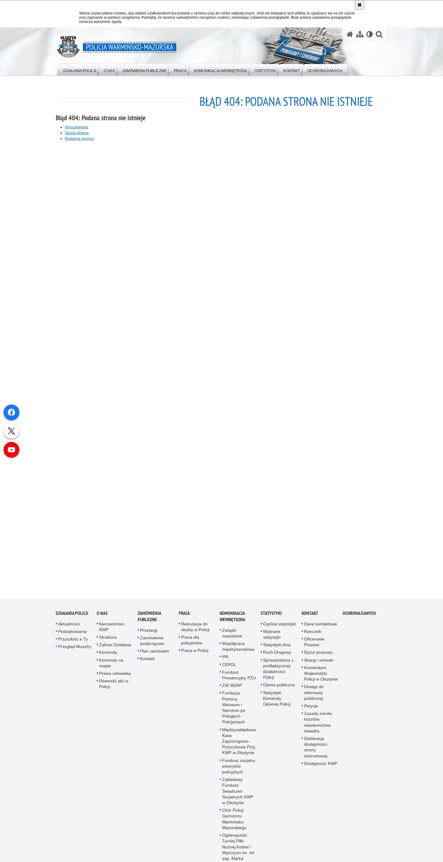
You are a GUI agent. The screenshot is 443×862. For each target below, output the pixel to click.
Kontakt (147, 662)
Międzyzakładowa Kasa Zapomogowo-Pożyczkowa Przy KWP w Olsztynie (239, 745)
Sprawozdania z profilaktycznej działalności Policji (278, 672)
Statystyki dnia (277, 648)
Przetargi (148, 633)
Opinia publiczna (279, 688)
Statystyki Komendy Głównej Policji (277, 702)
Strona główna (77, 133)
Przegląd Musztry (74, 650)
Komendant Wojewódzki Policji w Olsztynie (321, 677)
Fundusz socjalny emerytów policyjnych (238, 770)
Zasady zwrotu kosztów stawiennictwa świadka (318, 726)
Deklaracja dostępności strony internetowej (315, 751)
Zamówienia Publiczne (149, 620)
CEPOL (229, 668)
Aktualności (69, 627)
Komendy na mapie (111, 666)
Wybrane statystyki (272, 638)
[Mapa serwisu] (359, 34)
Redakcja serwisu (79, 139)
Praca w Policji (195, 654)
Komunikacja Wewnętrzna (232, 620)
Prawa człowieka (115, 677)
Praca (184, 617)
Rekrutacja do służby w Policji (195, 630)
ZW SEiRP (232, 689)
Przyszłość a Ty (73, 642)
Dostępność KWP (320, 767)
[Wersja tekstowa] (369, 34)
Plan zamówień (154, 655)
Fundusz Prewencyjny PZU (239, 678)
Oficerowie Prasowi (314, 645)
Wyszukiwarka (76, 127)
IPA (225, 660)
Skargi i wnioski (318, 663)
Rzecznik (312, 635)
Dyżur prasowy (318, 656)
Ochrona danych (359, 617)
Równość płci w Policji (113, 687)
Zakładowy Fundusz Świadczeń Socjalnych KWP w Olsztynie (237, 795)
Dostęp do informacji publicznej (314, 696)
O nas (102, 617)
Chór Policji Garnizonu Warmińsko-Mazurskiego (234, 823)
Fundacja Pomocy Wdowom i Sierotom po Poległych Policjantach (233, 711)
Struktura (108, 640)
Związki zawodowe (232, 636)
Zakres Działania (115, 648)
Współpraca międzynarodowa (238, 650)
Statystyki (271, 617)
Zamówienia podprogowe (152, 644)
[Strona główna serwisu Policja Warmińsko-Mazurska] (350, 34)
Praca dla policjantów (191, 643)
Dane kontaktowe (320, 627)
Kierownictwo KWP (111, 630)
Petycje (311, 709)
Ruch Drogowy (277, 656)
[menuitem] (80, 69)
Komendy (108, 656)
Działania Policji (72, 617)
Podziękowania (72, 635)
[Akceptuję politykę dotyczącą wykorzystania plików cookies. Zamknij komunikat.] (359, 5)
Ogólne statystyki (279, 627)
